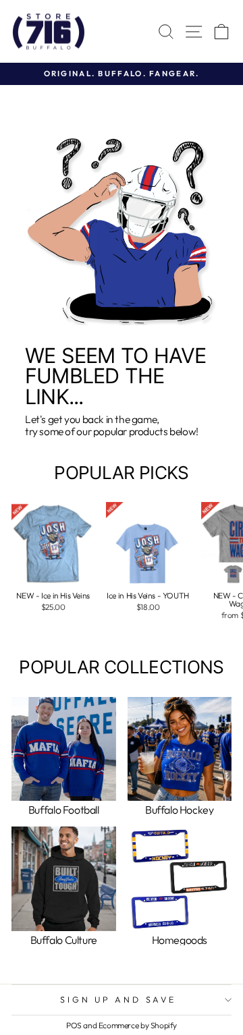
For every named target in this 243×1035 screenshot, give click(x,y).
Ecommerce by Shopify (138, 1025)
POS (74, 1025)
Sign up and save (118, 999)
